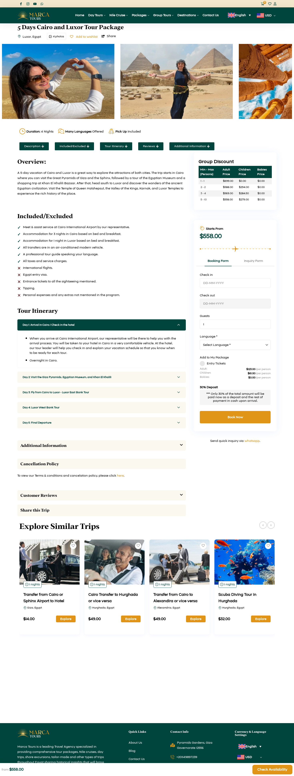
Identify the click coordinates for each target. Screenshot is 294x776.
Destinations (186, 15)
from (5, 769)
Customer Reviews (38, 495)
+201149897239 (186, 757)
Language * (208, 336)
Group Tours (162, 15)
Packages (139, 15)
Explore (65, 619)
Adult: (203, 368)
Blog (132, 751)
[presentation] (263, 525)
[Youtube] (34, 3)
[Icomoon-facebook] (20, 3)
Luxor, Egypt (32, 37)
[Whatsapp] (41, 3)
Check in (206, 275)
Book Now (235, 417)
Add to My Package (214, 357)
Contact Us (211, 15)
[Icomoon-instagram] (27, 3)
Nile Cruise (117, 15)
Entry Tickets (216, 363)
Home (79, 15)
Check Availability (272, 769)
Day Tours (95, 15)
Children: (205, 372)
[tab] (101, 445)
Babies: (205, 377)
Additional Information (43, 445)
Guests (205, 316)
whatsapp (252, 441)
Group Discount (216, 161)
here (120, 475)
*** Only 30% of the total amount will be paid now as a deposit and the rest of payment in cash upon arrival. (235, 397)
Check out (207, 295)
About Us (135, 742)
